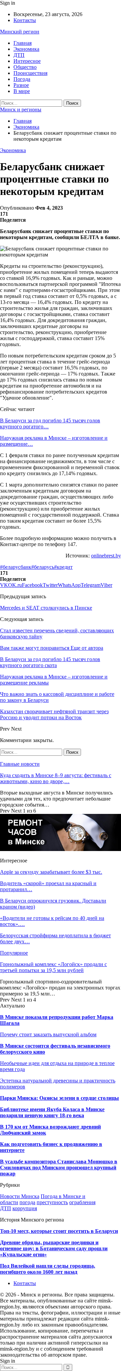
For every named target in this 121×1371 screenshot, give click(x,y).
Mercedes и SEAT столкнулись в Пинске (46, 608)
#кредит (63, 567)
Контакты (24, 20)
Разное (21, 85)
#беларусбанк (15, 567)
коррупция (24, 1208)
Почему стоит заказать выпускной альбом (48, 1034)
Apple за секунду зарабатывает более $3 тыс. (51, 872)
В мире (21, 91)
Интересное (27, 61)
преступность (52, 1202)
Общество (25, 67)
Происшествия (30, 73)
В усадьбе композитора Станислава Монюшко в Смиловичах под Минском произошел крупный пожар (58, 1167)
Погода (21, 79)
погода (27, 1202)
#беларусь (42, 567)
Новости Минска (19, 1196)
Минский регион (19, 31)
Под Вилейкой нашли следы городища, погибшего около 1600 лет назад (47, 1269)
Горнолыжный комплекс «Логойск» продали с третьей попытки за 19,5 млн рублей (53, 967)
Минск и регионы (20, 109)
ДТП (19, 55)
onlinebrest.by (106, 555)
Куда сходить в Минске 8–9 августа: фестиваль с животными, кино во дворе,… (55, 778)
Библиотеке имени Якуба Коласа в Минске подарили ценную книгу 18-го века (52, 1112)
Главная (22, 43)
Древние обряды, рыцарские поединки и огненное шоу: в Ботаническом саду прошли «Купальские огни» (54, 1248)
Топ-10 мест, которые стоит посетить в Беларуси (59, 1231)
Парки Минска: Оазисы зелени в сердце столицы (59, 1098)
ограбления (82, 1202)
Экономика (26, 49)
